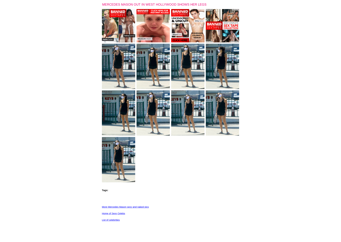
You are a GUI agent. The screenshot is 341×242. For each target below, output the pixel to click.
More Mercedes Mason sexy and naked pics (125, 207)
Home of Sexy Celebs (113, 213)
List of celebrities (111, 220)
